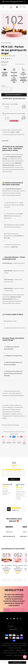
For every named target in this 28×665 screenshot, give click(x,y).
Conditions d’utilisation (9, 650)
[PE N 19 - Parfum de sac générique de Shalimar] (6, 558)
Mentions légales (23, 652)
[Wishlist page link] (17, 7)
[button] (3, 7)
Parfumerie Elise (10, 643)
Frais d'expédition (11, 64)
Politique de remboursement (19, 645)
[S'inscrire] (23, 610)
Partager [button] (5, 447)
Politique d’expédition (21, 650)
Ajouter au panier (6, 579)
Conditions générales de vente (10, 652)
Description (5, 140)
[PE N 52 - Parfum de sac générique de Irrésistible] (18, 558)
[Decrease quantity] (2, 662)
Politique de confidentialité (14, 647)
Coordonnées (9, 655)
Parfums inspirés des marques (10, 425)
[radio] (14, 106)
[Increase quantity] (7, 662)
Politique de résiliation (19, 655)
